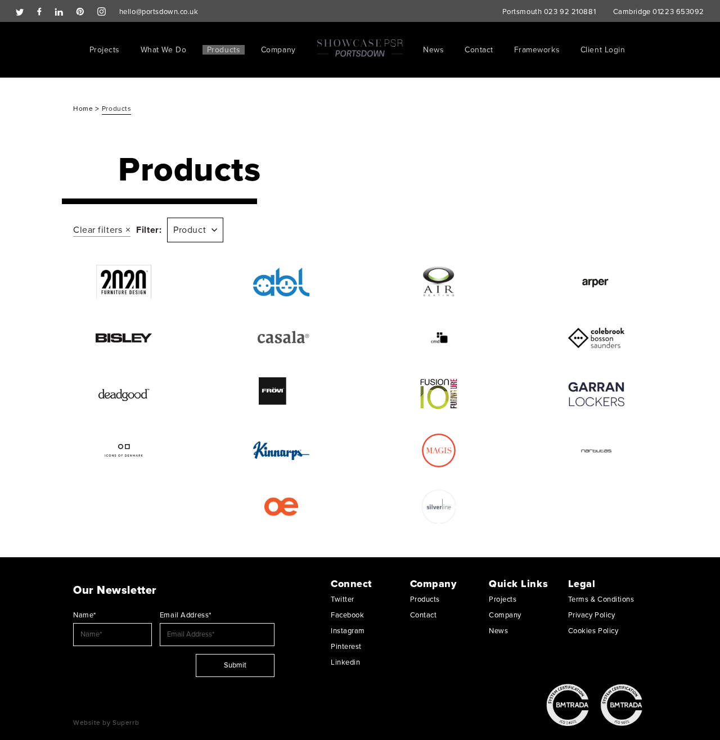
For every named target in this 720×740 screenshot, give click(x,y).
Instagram (348, 630)
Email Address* (186, 615)
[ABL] (281, 282)
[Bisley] (123, 338)
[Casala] (281, 338)
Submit (235, 665)
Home (84, 108)
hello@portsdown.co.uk (159, 11)
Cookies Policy (593, 630)
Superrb (125, 723)
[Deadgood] (123, 394)
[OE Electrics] (281, 507)
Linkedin (345, 662)
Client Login (603, 50)
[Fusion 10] (438, 394)
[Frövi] (281, 394)
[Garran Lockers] (596, 394)
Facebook (347, 615)
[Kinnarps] (281, 450)
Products (223, 50)
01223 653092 (678, 11)
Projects (104, 50)
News (433, 50)
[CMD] (438, 338)
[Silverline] (438, 507)
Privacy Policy (591, 615)
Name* (84, 615)
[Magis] (438, 450)
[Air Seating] (438, 282)
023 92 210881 (570, 11)
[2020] (123, 282)
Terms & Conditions (601, 599)
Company (278, 50)
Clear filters (97, 230)
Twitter (342, 599)
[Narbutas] (596, 450)
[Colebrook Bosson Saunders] (596, 338)
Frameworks (537, 50)
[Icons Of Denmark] (123, 450)
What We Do (164, 50)
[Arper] (596, 282)
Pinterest (346, 646)
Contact (479, 50)
